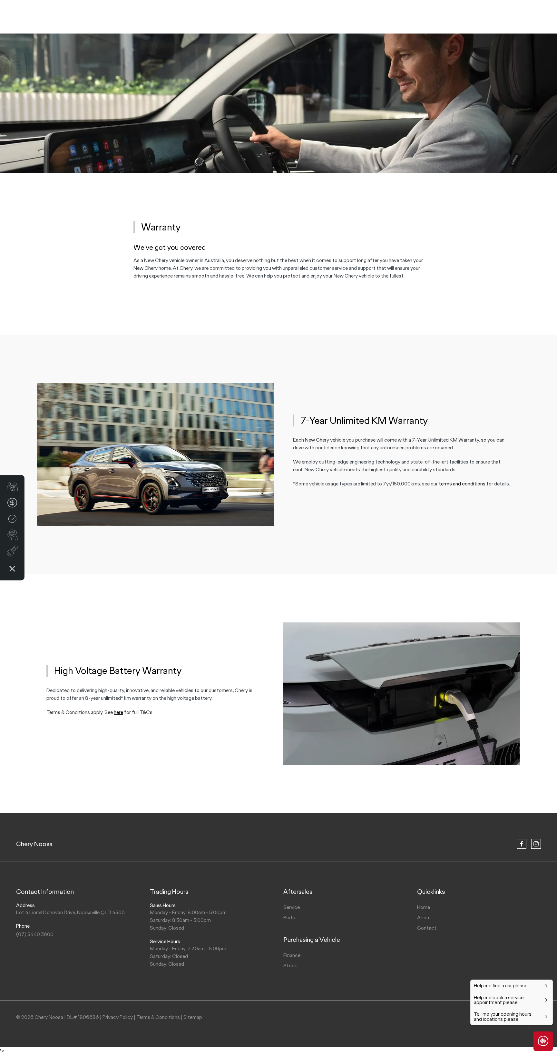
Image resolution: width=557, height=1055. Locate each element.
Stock (290, 965)
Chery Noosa (34, 844)
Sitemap (192, 1017)
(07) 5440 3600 (35, 934)
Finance (291, 955)
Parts (289, 917)
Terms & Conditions (158, 1017)
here (118, 712)
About (424, 917)
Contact (426, 927)
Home (423, 907)
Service (291, 907)
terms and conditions (462, 483)
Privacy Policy (118, 1017)
